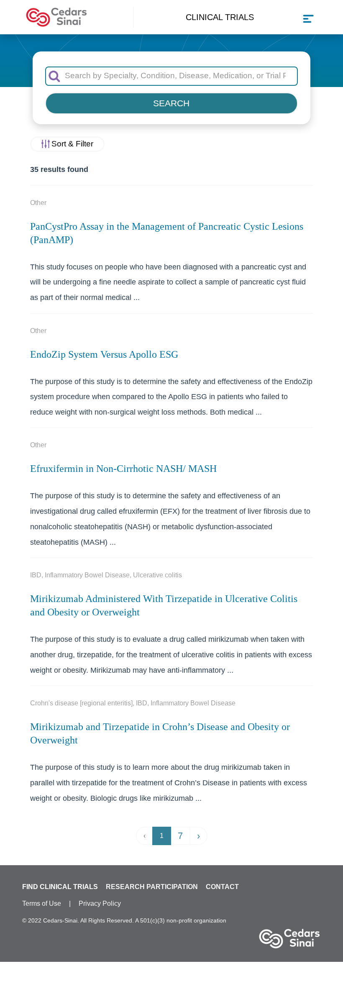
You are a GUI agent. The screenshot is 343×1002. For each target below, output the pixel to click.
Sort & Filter (72, 143)
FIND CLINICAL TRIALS (60, 886)
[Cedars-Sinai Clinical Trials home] (56, 17)
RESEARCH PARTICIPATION (152, 886)
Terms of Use (41, 903)
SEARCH (171, 103)
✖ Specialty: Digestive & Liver (171, 985)
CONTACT (222, 886)
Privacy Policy (100, 903)
